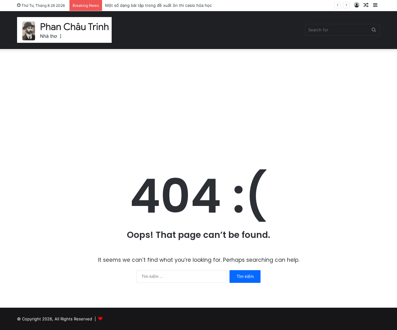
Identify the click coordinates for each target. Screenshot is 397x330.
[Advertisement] (198, 101)
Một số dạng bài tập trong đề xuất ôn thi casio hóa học (158, 5)
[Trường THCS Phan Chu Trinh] (64, 30)
